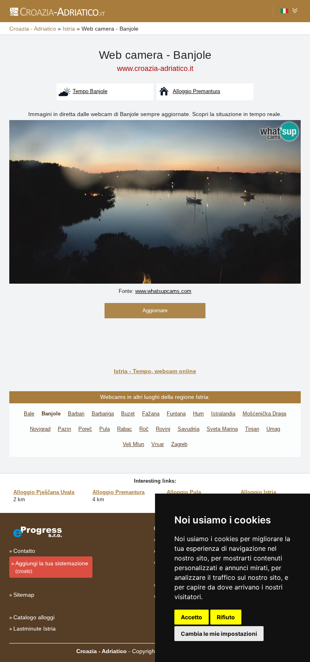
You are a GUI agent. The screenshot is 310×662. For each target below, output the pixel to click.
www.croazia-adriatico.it (155, 68)
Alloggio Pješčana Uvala (43, 492)
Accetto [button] (191, 617)
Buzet (128, 414)
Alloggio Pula (184, 492)
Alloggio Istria (258, 492)
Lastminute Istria (34, 628)
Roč (144, 429)
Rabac (124, 429)
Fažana (150, 414)
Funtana (176, 414)
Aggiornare (155, 310)
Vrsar (157, 444)
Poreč (85, 429)
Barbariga (103, 414)
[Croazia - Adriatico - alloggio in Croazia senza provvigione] (57, 11)
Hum (198, 414)
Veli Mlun (133, 444)
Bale (29, 414)
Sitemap (23, 594)
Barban (76, 414)
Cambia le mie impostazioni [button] (219, 633)
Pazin (64, 429)
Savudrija (188, 429)
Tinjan (252, 429)
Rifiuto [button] (226, 617)
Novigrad (40, 429)
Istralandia (223, 414)
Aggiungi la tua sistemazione (51, 567)
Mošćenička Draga (264, 414)
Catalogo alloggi (33, 617)
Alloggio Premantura (118, 492)
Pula (104, 429)
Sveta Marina (222, 429)
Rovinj (163, 429)
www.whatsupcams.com (163, 291)
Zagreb (179, 444)
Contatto (24, 551)
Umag (273, 429)
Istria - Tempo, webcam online (155, 371)
